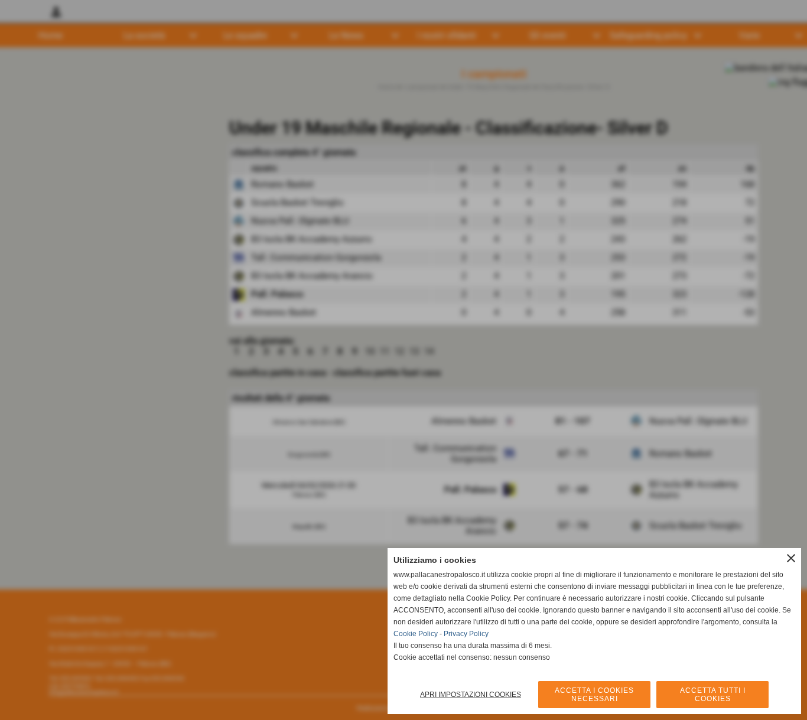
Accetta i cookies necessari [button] (594, 694)
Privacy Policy (466, 634)
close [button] (791, 558)
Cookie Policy (415, 634)
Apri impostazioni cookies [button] (470, 694)
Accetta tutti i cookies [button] (713, 694)
